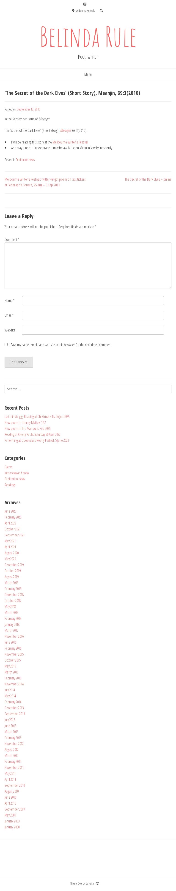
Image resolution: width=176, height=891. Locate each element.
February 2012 (13, 761)
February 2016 (13, 648)
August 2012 (12, 749)
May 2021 (10, 540)
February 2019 (13, 588)
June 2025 (10, 511)
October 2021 (13, 529)
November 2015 (14, 654)
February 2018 (13, 618)
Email (9, 315)
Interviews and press (17, 472)
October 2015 (13, 660)
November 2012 (14, 743)
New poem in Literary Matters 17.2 (25, 422)
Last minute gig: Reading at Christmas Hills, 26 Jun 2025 (37, 416)
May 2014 (10, 695)
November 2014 (14, 684)
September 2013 (15, 713)
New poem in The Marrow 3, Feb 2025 (27, 428)
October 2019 (13, 570)
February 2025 (13, 517)
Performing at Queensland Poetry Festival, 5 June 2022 (37, 440)
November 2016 (14, 636)
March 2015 (11, 672)
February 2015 (13, 678)
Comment (12, 239)
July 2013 (10, 719)
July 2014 (10, 689)
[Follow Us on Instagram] (85, 4)
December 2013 (14, 707)
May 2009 (10, 815)
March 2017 (11, 630)
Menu (88, 74)
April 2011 (10, 779)
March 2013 (11, 731)
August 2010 (12, 791)
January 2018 (12, 624)
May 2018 (10, 606)
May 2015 (10, 666)
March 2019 (11, 582)
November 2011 (14, 767)
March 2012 (11, 755)
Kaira (91, 883)
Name (9, 300)
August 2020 (12, 552)
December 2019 (14, 564)
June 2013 (10, 725)
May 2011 (10, 773)
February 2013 (13, 737)
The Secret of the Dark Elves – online (148, 179)
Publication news (25, 159)
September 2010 (15, 785)
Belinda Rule (88, 36)
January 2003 (12, 821)
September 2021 (15, 535)
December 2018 (14, 594)
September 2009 (15, 809)
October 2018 (13, 600)
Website (10, 330)
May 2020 (10, 558)
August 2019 (12, 576)
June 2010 (10, 797)
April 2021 (10, 546)
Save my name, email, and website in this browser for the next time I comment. (61, 344)
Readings (10, 484)
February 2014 (13, 701)
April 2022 (10, 523)
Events (8, 466)
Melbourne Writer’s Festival (70, 142)
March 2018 (11, 612)
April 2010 (10, 803)
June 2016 (10, 642)
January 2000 (12, 827)
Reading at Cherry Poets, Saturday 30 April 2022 (32, 434)
